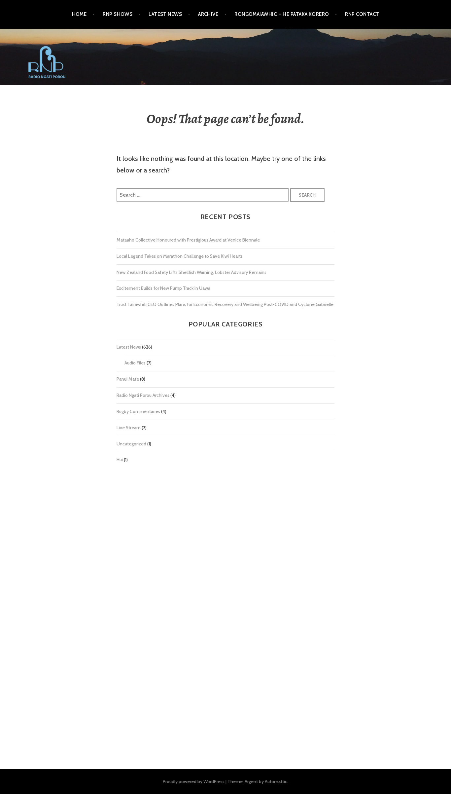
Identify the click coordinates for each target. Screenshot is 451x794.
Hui (120, 460)
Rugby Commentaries (138, 411)
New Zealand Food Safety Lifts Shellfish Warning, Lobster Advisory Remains (191, 272)
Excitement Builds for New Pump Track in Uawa (163, 288)
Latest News (165, 14)
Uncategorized (131, 444)
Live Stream (129, 428)
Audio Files (135, 363)
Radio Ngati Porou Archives (143, 395)
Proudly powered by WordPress (194, 781)
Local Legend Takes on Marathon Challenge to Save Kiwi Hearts (180, 256)
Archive (208, 14)
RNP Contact (362, 14)
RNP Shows (117, 14)
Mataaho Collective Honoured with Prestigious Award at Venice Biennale (188, 240)
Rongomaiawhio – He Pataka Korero (281, 14)
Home (79, 14)
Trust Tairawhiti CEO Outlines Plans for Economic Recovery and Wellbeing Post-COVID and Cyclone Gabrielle (225, 304)
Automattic (276, 781)
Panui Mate (128, 379)
